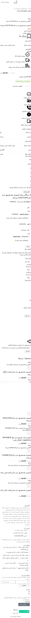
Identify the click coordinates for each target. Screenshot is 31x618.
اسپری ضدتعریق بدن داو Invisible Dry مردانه (16, 456)
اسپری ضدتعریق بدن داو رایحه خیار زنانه (15, 490)
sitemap (27, 601)
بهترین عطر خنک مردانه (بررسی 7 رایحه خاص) (15, 555)
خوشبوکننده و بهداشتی (21, 8)
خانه (30, 8)
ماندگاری (28, 272)
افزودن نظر (26, 191)
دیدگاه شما (28, 280)
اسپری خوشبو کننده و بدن (24, 10)
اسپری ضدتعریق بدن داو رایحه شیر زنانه (15, 473)
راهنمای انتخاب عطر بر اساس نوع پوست (17, 552)
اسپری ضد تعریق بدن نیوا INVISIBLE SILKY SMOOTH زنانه (17, 438)
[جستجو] (11, 2)
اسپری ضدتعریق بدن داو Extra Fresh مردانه (17, 419)
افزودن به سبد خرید (17, 86)
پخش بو (29, 264)
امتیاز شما (27, 258)
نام (30, 300)
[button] (30, 354)
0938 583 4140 (18, 536)
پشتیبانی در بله (23, 611)
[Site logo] (15, 2)
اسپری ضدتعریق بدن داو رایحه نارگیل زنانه (17, 373)
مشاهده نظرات (27, 33)
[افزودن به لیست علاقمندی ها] (2, 14)
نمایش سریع (24, 368)
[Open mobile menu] (29, 2)
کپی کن (27, 351)
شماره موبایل (27, 307)
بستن (28, 246)
